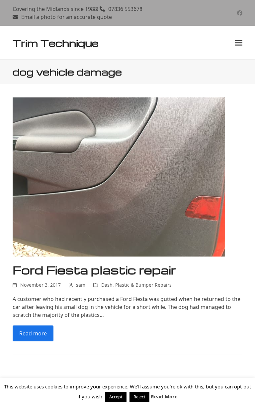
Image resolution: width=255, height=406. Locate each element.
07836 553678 (125, 9)
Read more (33, 333)
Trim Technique (56, 42)
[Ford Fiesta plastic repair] (119, 176)
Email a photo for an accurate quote (66, 17)
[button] (238, 43)
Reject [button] (139, 397)
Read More (164, 396)
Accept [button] (116, 397)
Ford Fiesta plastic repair (94, 269)
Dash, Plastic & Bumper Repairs (136, 285)
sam (80, 285)
